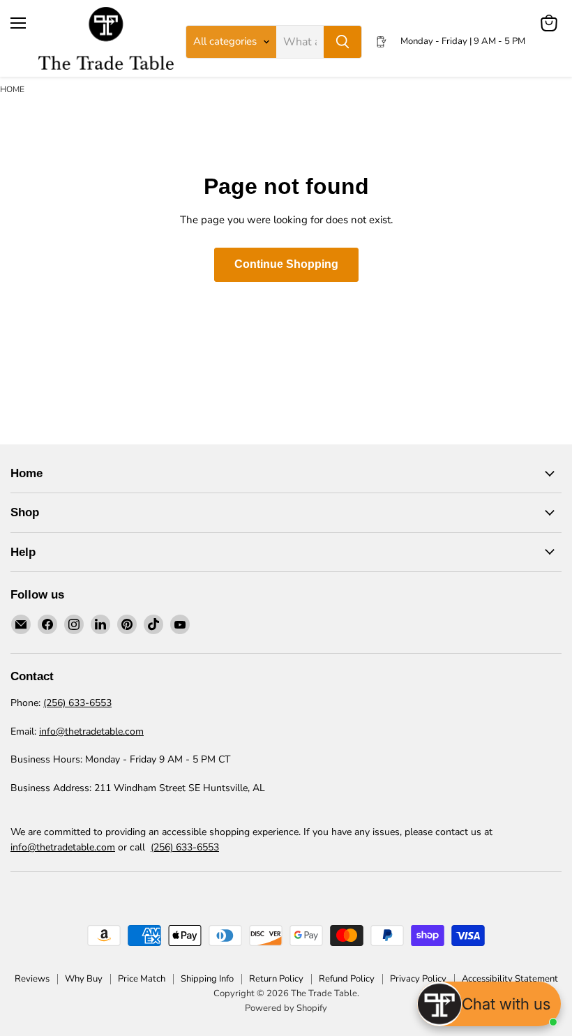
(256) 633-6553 (77, 703)
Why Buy (84, 979)
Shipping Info (207, 979)
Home (12, 89)
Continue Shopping (286, 264)
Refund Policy (347, 979)
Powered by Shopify (286, 1008)
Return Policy (276, 979)
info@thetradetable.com (91, 731)
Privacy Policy (418, 979)
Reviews (32, 979)
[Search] (342, 42)
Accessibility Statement (510, 979)
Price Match (141, 979)
